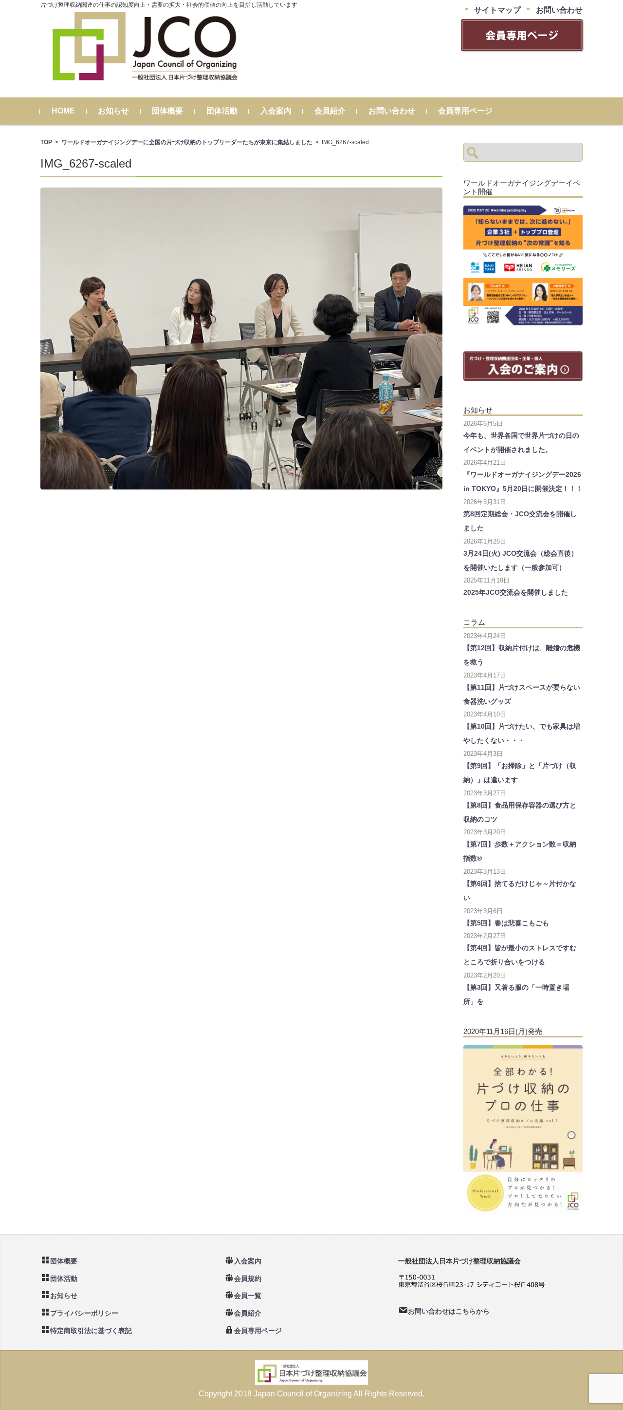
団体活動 (222, 110)
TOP (46, 142)
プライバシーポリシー (84, 1313)
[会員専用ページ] (522, 47)
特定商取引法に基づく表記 (91, 1331)
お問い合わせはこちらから (449, 1311)
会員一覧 (247, 1295)
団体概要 (167, 110)
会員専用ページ (465, 110)
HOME (63, 110)
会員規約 (247, 1278)
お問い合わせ (391, 110)
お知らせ (113, 110)
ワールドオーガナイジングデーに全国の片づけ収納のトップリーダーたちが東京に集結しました (186, 142)
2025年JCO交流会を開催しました (515, 592)
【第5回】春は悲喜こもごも (506, 923)
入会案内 (276, 110)
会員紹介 (330, 110)
